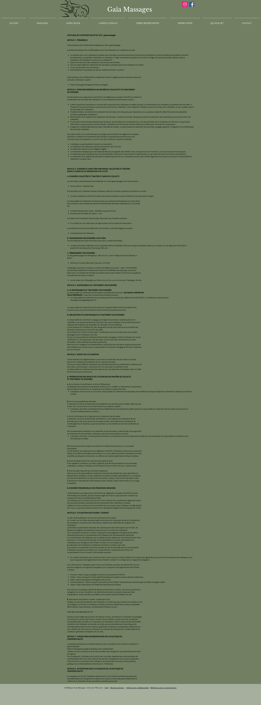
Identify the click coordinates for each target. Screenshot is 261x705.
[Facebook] (191, 4)
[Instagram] (185, 4)
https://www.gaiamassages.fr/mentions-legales (89, 84)
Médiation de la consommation (163, 688)
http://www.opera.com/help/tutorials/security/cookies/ (99, 584)
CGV (107, 688)
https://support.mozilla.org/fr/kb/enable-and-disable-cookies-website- (105, 577)
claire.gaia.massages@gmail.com (83, 300)
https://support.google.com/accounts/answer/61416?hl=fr (101, 574)
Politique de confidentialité (137, 688)
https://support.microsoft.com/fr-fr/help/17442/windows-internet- (112, 582)
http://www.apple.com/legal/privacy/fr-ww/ (93, 579)
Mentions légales (117, 688)
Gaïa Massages (130, 9)
